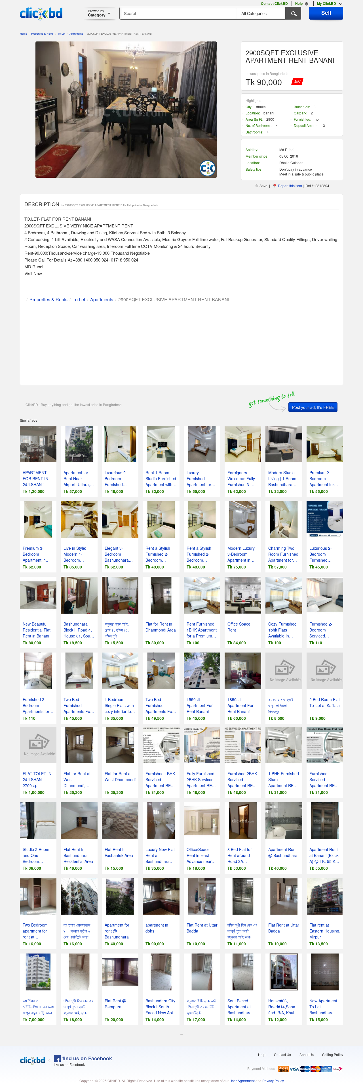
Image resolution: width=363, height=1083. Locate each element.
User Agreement (242, 1080)
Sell (326, 12)
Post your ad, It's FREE (313, 407)
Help (261, 1054)
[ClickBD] (32, 1061)
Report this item (290, 185)
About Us (306, 1054)
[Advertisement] (181, 342)
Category (96, 13)
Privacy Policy (273, 1080)
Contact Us (282, 1054)
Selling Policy (332, 1054)
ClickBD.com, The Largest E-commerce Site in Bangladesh (41, 13)
